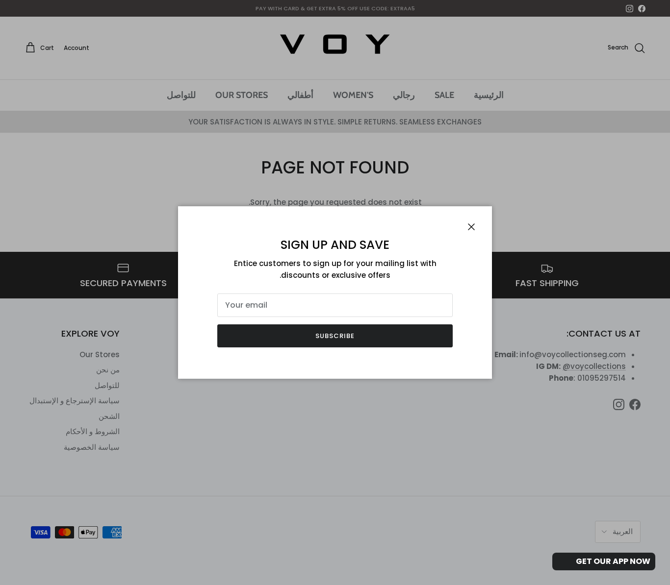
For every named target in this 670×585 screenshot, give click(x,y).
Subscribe (335, 336)
